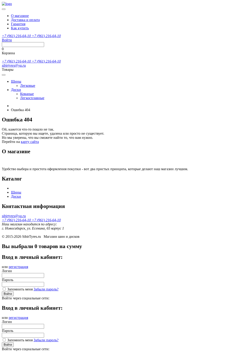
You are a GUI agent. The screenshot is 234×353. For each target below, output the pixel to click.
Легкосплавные (32, 98)
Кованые (27, 94)
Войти (8, 294)
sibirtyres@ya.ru (14, 65)
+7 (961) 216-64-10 (17, 36)
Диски (16, 90)
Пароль (7, 280)
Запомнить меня (20, 289)
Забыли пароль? (46, 289)
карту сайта (30, 142)
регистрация (18, 267)
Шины (16, 81)
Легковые (27, 86)
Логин (7, 271)
